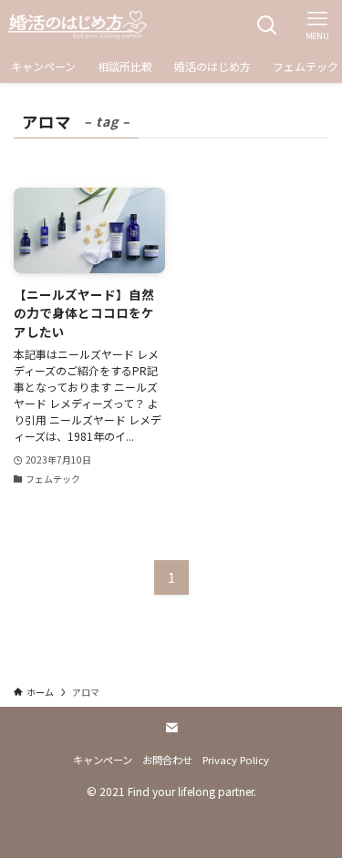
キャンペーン (102, 759)
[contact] (171, 728)
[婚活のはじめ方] (78, 25)
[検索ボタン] (267, 25)
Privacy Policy (235, 759)
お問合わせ (167, 759)
